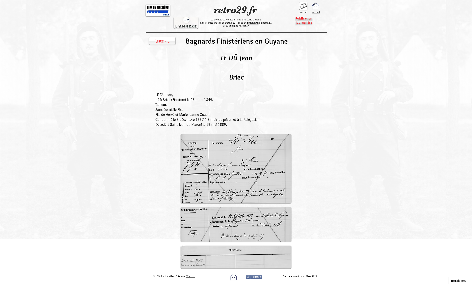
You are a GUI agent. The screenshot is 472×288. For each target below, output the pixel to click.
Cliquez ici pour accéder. (236, 25)
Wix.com (190, 276)
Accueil (316, 12)
